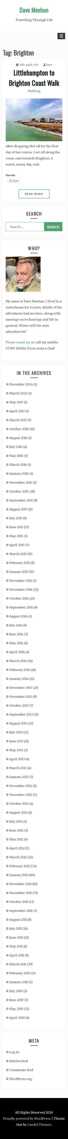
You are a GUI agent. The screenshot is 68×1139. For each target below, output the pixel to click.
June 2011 (16, 937)
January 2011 (18, 982)
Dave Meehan (34, 9)
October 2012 (19, 804)
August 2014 (18, 616)
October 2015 (19, 491)
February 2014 (19, 670)
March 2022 (18, 393)
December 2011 (20, 884)
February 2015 (19, 563)
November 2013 (20, 696)
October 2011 (18, 902)
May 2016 (16, 456)
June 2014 (16, 634)
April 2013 (17, 759)
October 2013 (19, 705)
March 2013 (18, 768)
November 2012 (20, 795)
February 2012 (19, 866)
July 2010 (16, 991)
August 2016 (18, 438)
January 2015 (18, 572)
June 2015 (16, 527)
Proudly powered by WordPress (27, 1118)
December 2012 (20, 786)
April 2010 (17, 1018)
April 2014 (17, 652)
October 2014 (19, 598)
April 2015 (17, 545)
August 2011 (18, 919)
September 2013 (21, 714)
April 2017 (17, 411)
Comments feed (21, 1070)
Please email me (18, 342)
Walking (34, 91)
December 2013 (20, 688)
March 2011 (17, 964)
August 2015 (18, 509)
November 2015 (20, 482)
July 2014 (15, 625)
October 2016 (19, 429)
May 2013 (16, 750)
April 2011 (16, 955)
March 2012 (18, 857)
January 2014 (19, 679)
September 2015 (21, 500)
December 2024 (21, 384)
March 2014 (18, 661)
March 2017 (18, 420)
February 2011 (19, 973)
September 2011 (20, 911)
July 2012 (15, 821)
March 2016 (18, 465)
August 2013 (18, 723)
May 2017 (16, 402)
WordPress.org (20, 1079)
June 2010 (16, 1000)
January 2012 (19, 875)
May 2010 (16, 1009)
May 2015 (16, 536)
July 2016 (15, 447)
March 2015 (18, 554)
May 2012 (16, 839)
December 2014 (20, 581)
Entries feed (18, 1061)
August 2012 (18, 812)
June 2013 (16, 741)
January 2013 (19, 777)
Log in (14, 1052)
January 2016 (19, 473)
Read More (34, 193)
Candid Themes (39, 1124)
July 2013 (15, 732)
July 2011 (15, 928)
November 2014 (20, 589)
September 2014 (21, 607)
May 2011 (16, 946)
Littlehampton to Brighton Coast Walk (34, 77)
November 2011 (20, 893)
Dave (49, 64)
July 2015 (15, 518)
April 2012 (17, 848)
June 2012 (16, 830)
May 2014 (16, 643)
